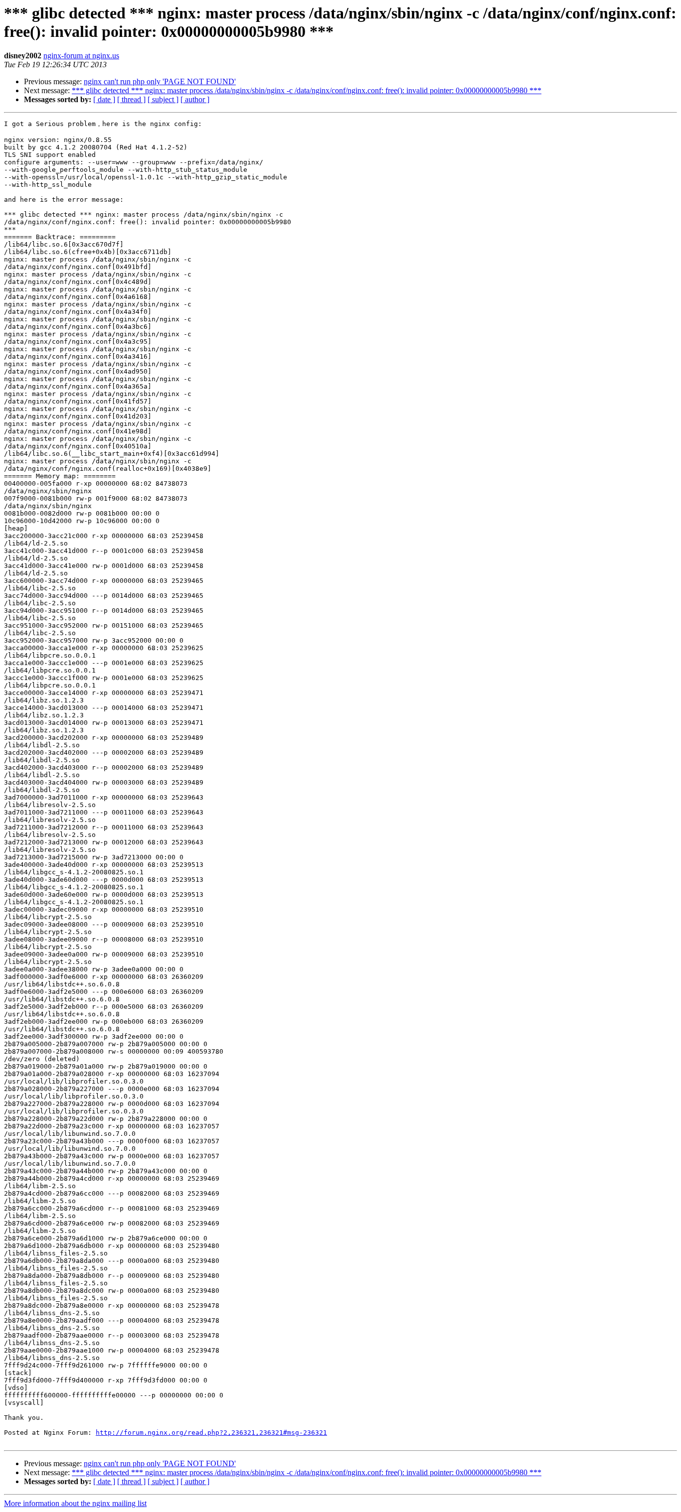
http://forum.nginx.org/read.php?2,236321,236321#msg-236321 (211, 1432)
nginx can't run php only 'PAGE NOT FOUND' (160, 81)
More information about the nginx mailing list (75, 1503)
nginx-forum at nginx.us (81, 55)
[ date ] (104, 99)
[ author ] (194, 99)
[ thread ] (131, 99)
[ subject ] (163, 99)
